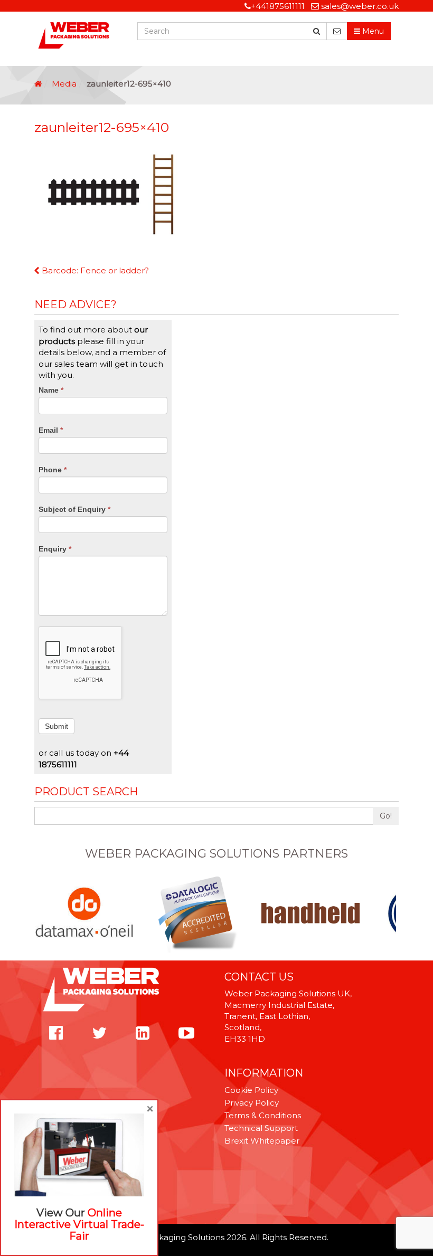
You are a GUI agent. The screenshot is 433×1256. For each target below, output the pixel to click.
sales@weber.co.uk (360, 6)
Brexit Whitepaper (261, 1141)
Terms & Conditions (262, 1115)
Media (64, 84)
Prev (40, 913)
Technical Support (261, 1128)
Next (392, 913)
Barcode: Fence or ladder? (94, 270)
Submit (56, 726)
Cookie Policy (251, 1090)
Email (51, 430)
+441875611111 (278, 6)
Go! (386, 816)
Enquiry (55, 549)
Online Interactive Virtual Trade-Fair (79, 1224)
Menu (372, 31)
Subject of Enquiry (74, 509)
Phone (53, 469)
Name (51, 390)
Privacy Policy (251, 1103)
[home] (38, 84)
